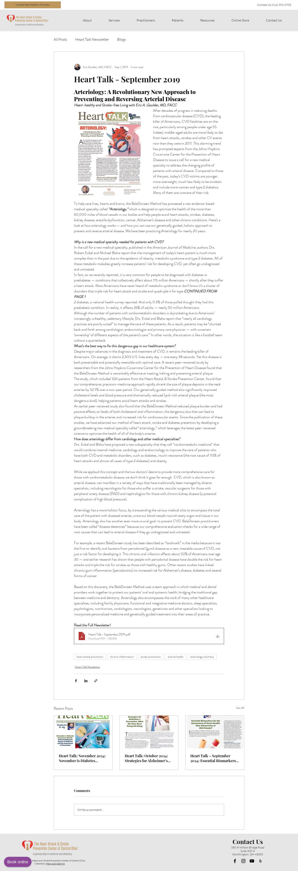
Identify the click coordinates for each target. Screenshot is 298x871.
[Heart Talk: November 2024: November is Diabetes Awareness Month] (83, 731)
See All (240, 708)
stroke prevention (151, 657)
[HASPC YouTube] (252, 861)
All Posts (60, 39)
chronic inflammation (122, 657)
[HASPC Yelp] (260, 861)
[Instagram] (243, 861)
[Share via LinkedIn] (86, 681)
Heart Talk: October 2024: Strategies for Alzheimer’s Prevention (146, 758)
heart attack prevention (90, 657)
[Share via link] (96, 681)
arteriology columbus (202, 657)
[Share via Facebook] (76, 681)
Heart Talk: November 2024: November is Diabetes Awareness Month (82, 758)
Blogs (121, 39)
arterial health (175, 657)
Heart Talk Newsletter (92, 39)
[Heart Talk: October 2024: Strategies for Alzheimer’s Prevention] (149, 731)
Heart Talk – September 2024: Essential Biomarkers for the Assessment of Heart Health (213, 758)
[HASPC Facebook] (235, 861)
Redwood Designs (55, 863)
